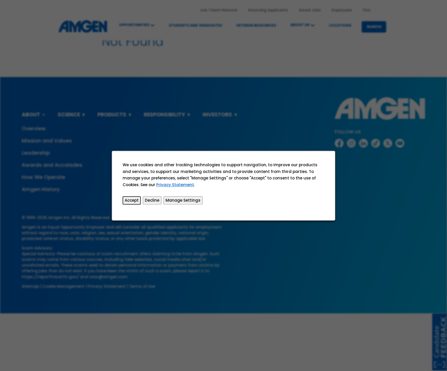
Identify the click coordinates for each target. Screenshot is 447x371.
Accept (132, 200)
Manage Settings (183, 200)
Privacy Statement (175, 184)
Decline (152, 200)
